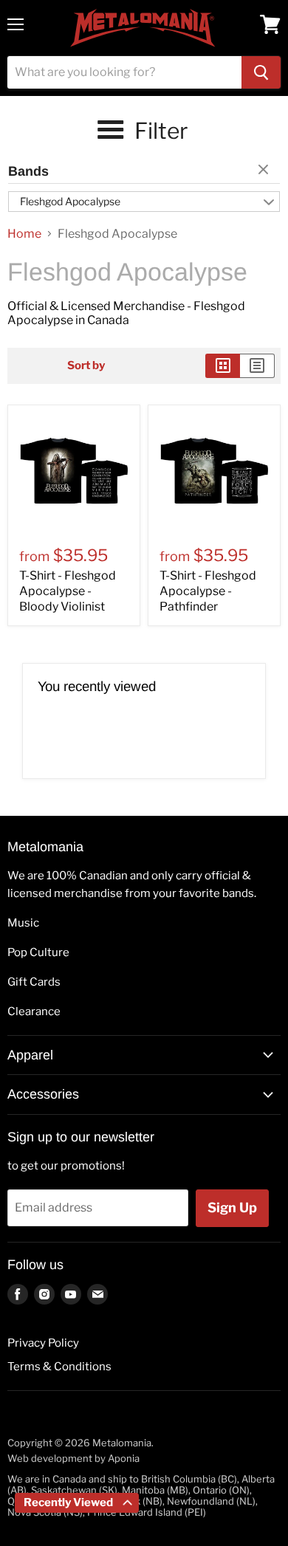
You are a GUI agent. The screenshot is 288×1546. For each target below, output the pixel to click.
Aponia (124, 1458)
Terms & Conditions (59, 1366)
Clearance (34, 1011)
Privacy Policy (43, 1343)
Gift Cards (34, 982)
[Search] (261, 72)
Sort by (86, 366)
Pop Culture (38, 952)
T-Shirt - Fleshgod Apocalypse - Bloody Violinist (67, 591)
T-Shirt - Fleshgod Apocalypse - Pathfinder (208, 591)
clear (265, 170)
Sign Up (232, 1207)
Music (23, 923)
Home (24, 234)
